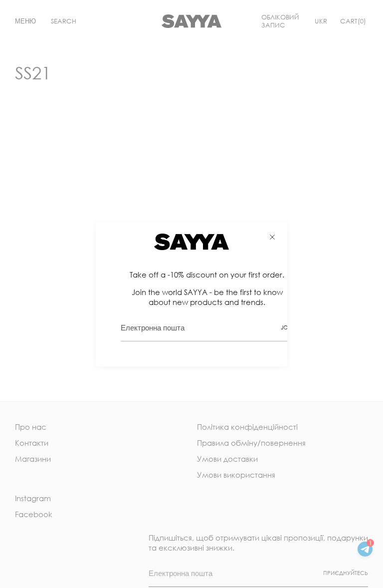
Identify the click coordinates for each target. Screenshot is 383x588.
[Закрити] (272, 237)
